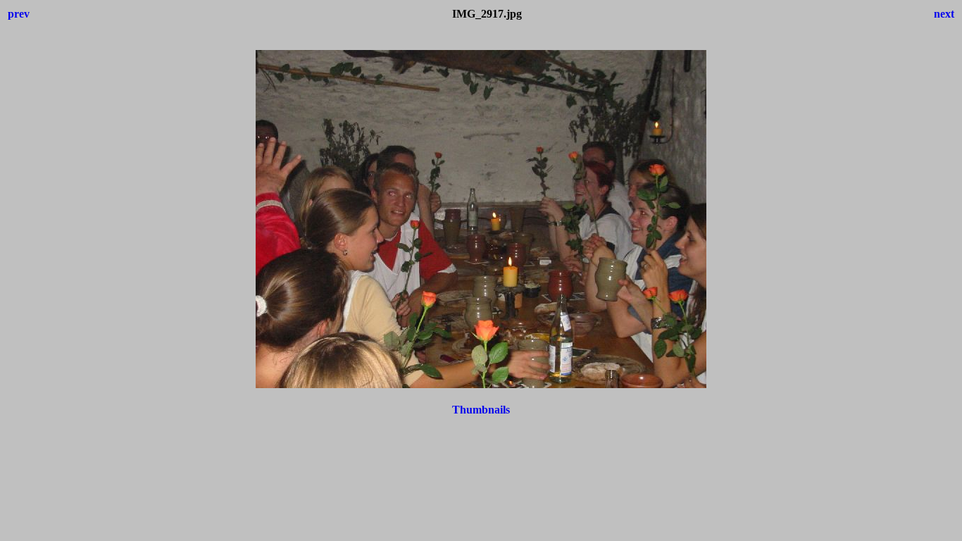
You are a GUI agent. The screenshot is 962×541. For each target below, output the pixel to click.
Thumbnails (481, 410)
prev (19, 14)
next (944, 14)
